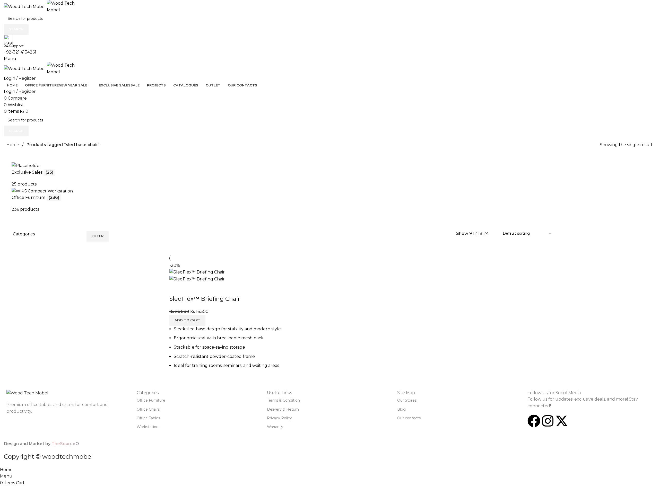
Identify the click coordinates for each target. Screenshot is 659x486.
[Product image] (197, 278)
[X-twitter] (561, 420)
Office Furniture (151, 400)
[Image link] (27, 392)
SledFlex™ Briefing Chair (204, 298)
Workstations (148, 427)
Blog (401, 409)
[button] (187, 320)
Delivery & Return (283, 409)
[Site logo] (25, 6)
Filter (97, 236)
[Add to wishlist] (203, 288)
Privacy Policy (279, 418)
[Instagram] (547, 420)
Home (12, 144)
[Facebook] (533, 420)
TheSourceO (65, 443)
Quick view (189, 288)
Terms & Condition (283, 400)
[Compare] (175, 288)
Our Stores (407, 400)
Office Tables (148, 418)
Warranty (275, 427)
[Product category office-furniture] (329, 185)
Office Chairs (148, 409)
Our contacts (409, 418)
